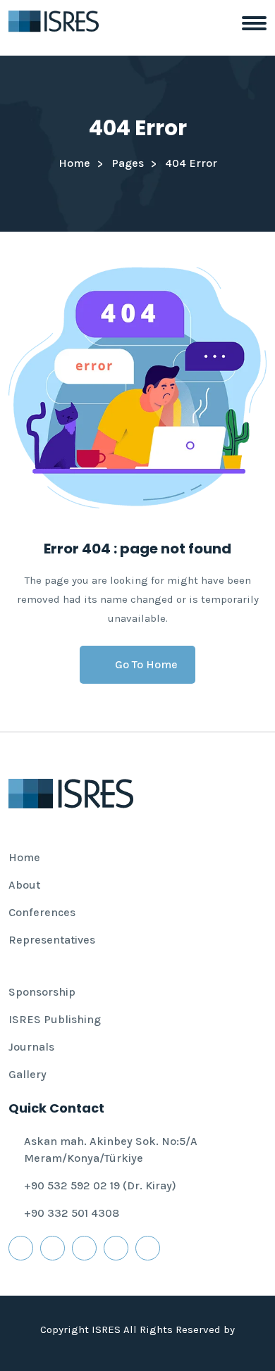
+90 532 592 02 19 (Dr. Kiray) (100, 1185)
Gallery (27, 1074)
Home (74, 163)
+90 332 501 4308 (71, 1213)
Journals (31, 1046)
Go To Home (146, 664)
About (24, 884)
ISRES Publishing (54, 1019)
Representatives (51, 939)
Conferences (41, 912)
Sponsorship (41, 991)
